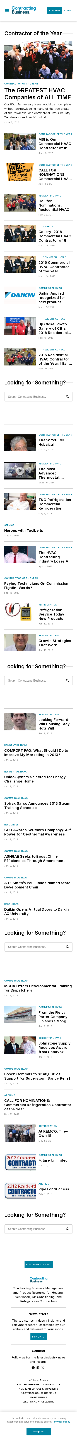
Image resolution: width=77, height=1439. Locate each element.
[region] (38, 1425)
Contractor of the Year (21, 83)
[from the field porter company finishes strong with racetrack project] (20, 1014)
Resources (11, 824)
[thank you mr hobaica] (20, 442)
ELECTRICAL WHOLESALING (38, 1401)
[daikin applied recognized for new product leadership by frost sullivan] (20, 295)
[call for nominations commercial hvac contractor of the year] (20, 172)
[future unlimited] (20, 1162)
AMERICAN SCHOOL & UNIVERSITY (38, 1388)
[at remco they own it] (20, 1133)
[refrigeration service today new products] (20, 612)
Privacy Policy (62, 1421)
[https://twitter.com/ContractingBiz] (43, 1368)
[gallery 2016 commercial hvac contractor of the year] (20, 233)
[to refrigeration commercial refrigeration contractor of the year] (20, 501)
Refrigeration (47, 604)
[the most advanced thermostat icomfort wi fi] (20, 470)
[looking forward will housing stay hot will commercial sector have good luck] (20, 721)
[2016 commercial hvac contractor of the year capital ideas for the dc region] (20, 264)
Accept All (38, 1431)
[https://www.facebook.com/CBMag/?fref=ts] (33, 1368)
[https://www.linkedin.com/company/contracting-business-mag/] (38, 1368)
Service (9, 525)
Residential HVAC (49, 195)
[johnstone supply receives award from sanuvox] (20, 1045)
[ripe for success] (20, 1191)
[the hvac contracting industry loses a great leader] (20, 554)
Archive (9, 1095)
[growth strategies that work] (20, 642)
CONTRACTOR (51, 1384)
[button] (7, 10)
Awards (48, 226)
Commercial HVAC (54, 257)
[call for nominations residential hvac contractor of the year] (20, 203)
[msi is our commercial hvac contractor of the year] (20, 141)
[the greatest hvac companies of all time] (38, 60)
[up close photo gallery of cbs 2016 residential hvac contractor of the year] (20, 326)
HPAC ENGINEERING (28, 1384)
